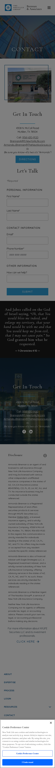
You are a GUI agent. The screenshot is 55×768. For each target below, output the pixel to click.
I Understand (27, 762)
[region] (27, 743)
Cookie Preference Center (27, 753)
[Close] (51, 722)
